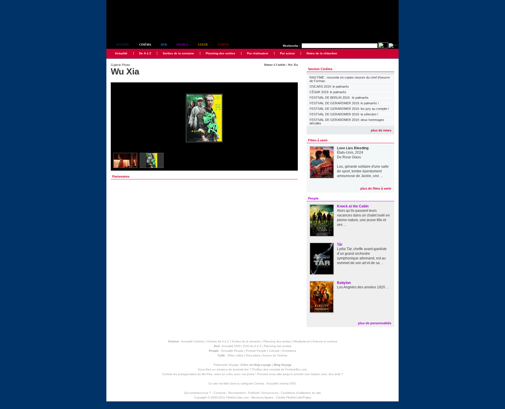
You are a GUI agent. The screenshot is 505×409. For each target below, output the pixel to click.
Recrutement (236, 392)
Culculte (274, 350)
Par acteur (287, 53)
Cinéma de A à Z (218, 341)
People (182, 44)
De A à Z (145, 53)
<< (119, 118)
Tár (340, 244)
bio (247, 369)
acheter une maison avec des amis (316, 374)
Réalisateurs (301, 341)
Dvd (164, 44)
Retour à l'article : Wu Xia (281, 64)
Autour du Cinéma (275, 355)
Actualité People (232, 350)
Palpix (307, 397)
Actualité (121, 53)
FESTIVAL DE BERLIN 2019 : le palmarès (339, 97)
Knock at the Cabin (353, 206)
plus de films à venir (375, 188)
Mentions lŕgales (262, 397)
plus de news (381, 130)
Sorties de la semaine (178, 53)
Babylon (344, 283)
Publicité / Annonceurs (263, 392)
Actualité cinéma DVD (281, 383)
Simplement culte (138, 28)
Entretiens (289, 350)
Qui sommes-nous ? (197, 392)
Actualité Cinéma (192, 341)
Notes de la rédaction (322, 53)
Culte (203, 44)
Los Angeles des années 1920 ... (363, 287)
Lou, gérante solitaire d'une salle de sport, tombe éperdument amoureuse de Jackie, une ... (363, 171)
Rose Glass (352, 157)
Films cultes (235, 355)
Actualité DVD (231, 346)
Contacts (220, 392)
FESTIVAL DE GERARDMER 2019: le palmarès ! (344, 103)
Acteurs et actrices (324, 341)
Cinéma (145, 44)
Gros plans (253, 355)
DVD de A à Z (252, 346)
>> (290, 118)
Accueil (122, 44)
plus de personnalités (374, 323)
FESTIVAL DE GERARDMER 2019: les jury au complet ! (349, 108)
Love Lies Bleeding (353, 148)
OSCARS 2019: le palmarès (329, 86)
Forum (223, 44)
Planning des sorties (220, 53)
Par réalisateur (257, 53)
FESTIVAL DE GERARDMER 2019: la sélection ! (343, 114)
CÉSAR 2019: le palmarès (327, 92)
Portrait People (256, 350)
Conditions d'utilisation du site (301, 392)
